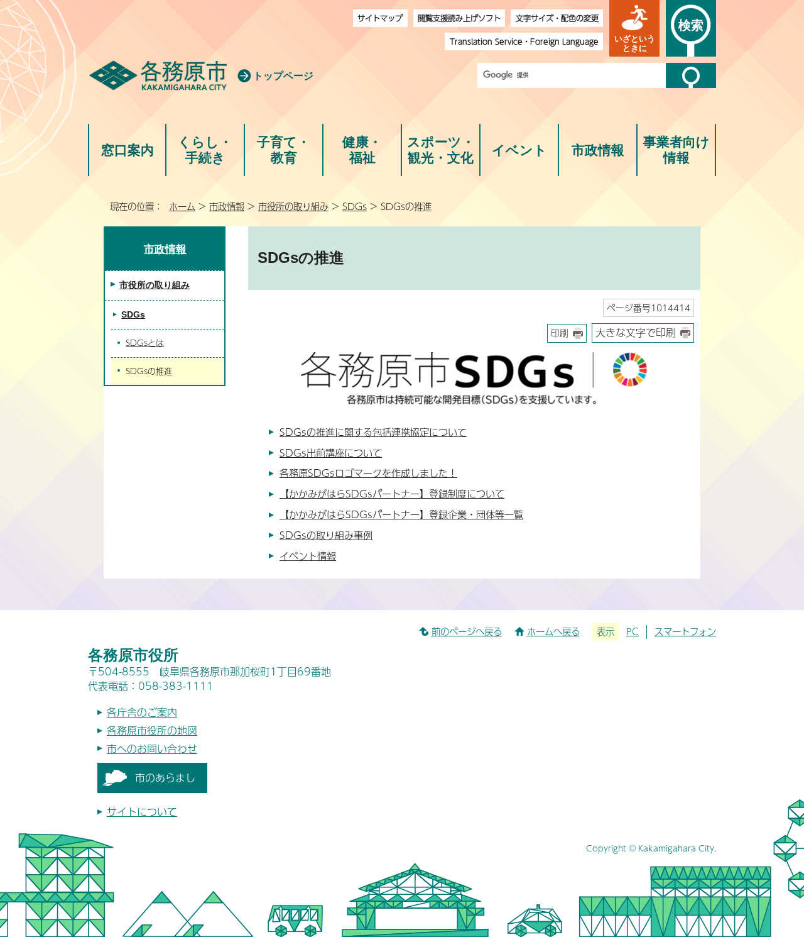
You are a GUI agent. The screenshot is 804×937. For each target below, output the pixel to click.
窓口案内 (127, 150)
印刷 (559, 333)
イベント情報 (308, 555)
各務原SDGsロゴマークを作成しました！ (368, 472)
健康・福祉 (362, 150)
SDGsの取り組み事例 (326, 535)
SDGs (354, 206)
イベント (519, 150)
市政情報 (598, 150)
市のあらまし (165, 777)
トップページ (283, 75)
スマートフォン (685, 631)
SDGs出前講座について (331, 452)
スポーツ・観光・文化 (441, 150)
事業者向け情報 (676, 150)
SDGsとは (145, 342)
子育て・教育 (283, 150)
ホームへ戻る (553, 631)
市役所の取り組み (293, 206)
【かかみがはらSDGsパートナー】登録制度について (392, 493)
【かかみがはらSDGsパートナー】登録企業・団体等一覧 (401, 514)
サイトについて (142, 811)
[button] (634, 28)
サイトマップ (380, 18)
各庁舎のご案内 (142, 712)
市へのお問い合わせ (152, 749)
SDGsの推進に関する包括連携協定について (373, 431)
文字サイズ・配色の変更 (557, 18)
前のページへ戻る (467, 631)
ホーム (182, 206)
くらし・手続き (205, 150)
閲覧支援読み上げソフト (459, 18)
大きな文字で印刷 (635, 332)
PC (632, 631)
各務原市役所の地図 (152, 730)
